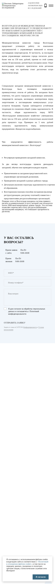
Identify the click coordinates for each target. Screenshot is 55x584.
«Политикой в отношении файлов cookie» (27, 563)
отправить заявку (14, 323)
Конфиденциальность (30, 327)
